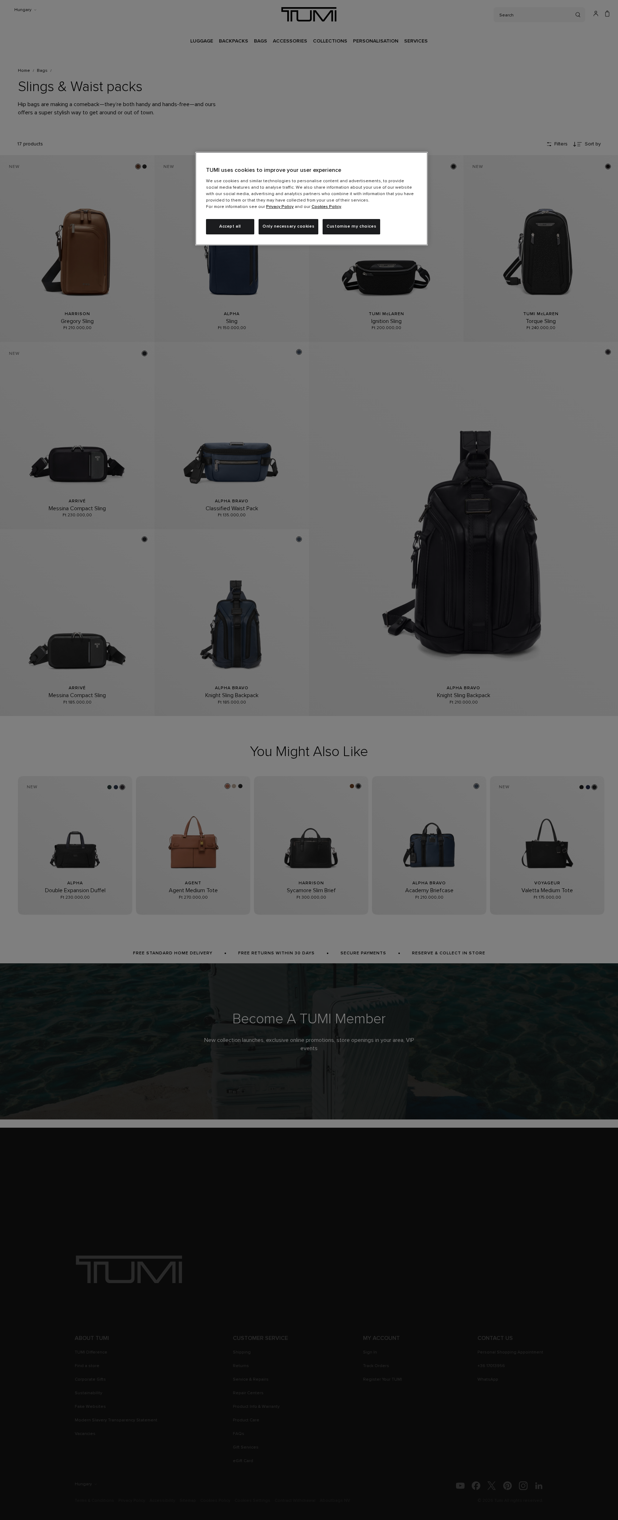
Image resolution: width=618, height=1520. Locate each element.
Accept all (230, 226)
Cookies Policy (326, 207)
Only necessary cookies (288, 226)
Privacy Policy (280, 207)
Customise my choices (351, 226)
